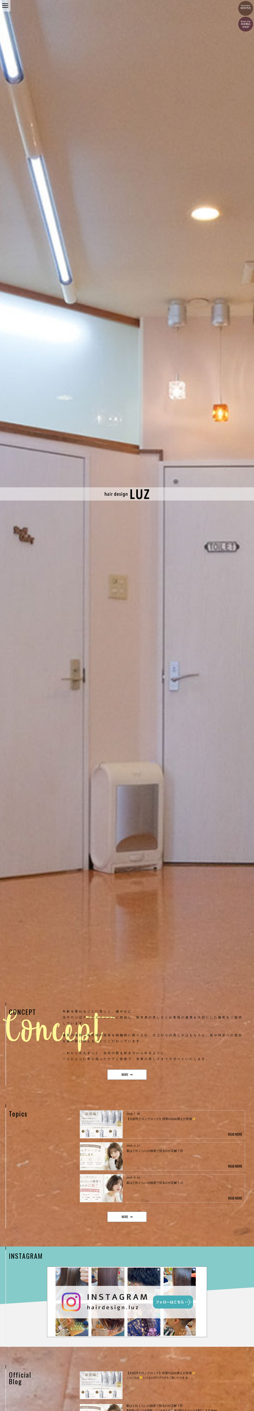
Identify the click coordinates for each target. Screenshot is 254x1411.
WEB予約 (245, 7)
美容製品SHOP (245, 24)
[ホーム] (127, 498)
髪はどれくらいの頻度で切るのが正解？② (154, 1405)
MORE (125, 1074)
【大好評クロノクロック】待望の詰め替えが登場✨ (160, 1373)
